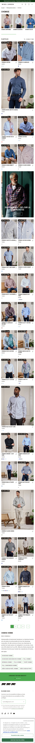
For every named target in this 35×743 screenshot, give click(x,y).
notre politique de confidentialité (16, 731)
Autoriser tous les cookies (17, 740)
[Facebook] (8, 713)
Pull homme (27, 659)
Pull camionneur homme (9, 665)
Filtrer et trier (30, 39)
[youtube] (14, 713)
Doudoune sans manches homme (11, 659)
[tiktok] (5, 713)
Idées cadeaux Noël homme (10, 668)
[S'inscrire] (23, 702)
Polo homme (17, 662)
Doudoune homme (7, 655)
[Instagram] (2, 713)
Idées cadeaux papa (25, 668)
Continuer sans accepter (28, 720)
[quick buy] (16, 63)
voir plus (4, 651)
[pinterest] (11, 713)
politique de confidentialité (17, 708)
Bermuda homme (7, 662)
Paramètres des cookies (17, 735)
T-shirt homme (28, 662)
